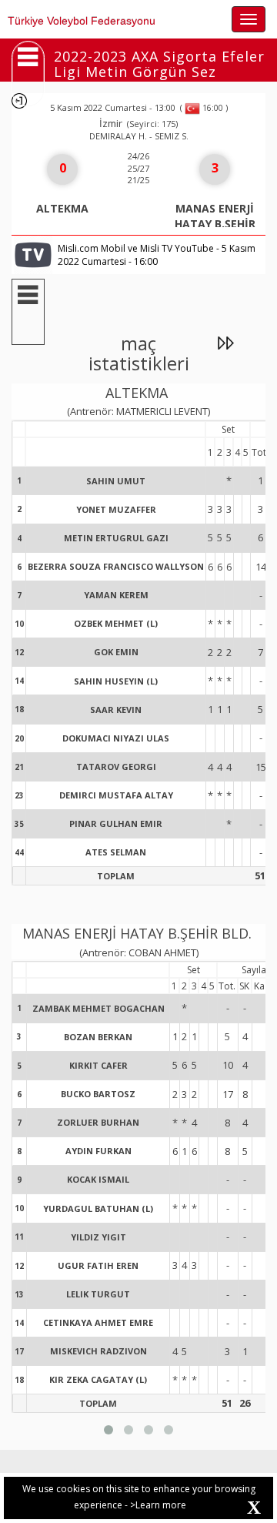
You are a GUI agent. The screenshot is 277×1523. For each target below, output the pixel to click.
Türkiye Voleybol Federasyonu (81, 21)
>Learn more (158, 1504)
